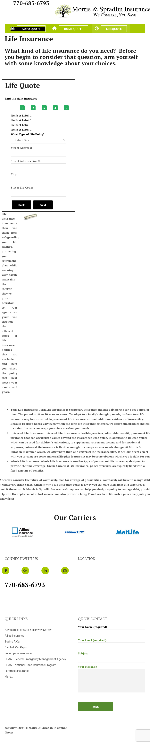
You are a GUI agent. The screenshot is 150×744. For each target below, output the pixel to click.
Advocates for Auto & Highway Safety (28, 629)
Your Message (87, 666)
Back (21, 205)
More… (9, 676)
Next (43, 205)
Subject (83, 653)
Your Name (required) (92, 627)
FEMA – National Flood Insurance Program (30, 665)
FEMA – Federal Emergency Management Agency (35, 659)
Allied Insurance (14, 635)
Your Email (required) (92, 640)
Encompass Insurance (18, 653)
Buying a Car (13, 641)
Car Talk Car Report (17, 647)
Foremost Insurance (17, 670)
